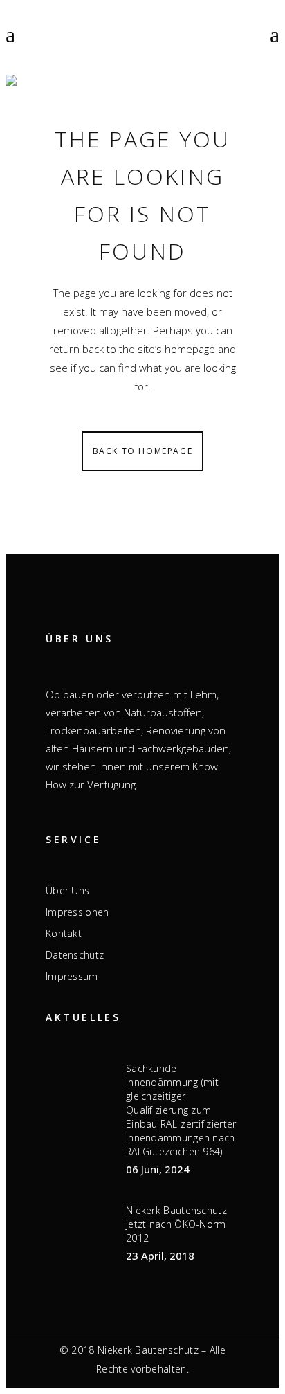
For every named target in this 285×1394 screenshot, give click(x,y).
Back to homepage (143, 451)
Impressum (72, 976)
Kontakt (64, 934)
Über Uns (67, 891)
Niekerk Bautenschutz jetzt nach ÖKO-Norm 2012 (176, 1224)
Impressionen (77, 912)
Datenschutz (75, 955)
